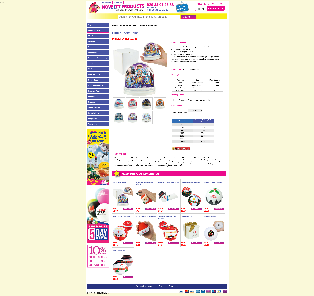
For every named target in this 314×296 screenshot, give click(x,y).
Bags (90, 25)
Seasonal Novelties (128, 26)
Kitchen (91, 69)
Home (115, 26)
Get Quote (214, 8)
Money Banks (93, 80)
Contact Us (106, 2)
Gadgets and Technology (97, 58)
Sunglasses (92, 119)
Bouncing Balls (94, 30)
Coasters (91, 47)
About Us (118, 2)
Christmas (92, 36)
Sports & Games (94, 107)
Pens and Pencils (94, 91)
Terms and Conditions (168, 286)
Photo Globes (93, 96)
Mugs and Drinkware (96, 85)
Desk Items (92, 52)
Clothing (91, 41)
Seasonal (91, 102)
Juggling (91, 63)
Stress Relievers (94, 113)
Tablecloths (92, 124)
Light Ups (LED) (94, 74)
